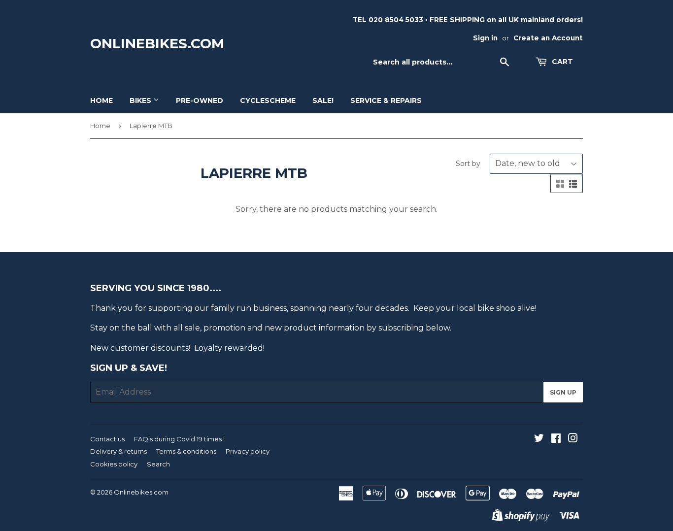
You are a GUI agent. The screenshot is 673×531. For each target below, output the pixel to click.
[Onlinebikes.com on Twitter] (539, 439)
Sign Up (563, 392)
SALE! (323, 100)
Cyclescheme (268, 100)
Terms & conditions (186, 451)
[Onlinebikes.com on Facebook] (556, 439)
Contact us (107, 439)
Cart (561, 61)
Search (158, 464)
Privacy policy (247, 451)
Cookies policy (113, 464)
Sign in (485, 38)
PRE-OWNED (199, 100)
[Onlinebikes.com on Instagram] (573, 439)
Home (101, 100)
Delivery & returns (118, 451)
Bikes (141, 100)
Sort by (468, 163)
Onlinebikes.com (157, 43)
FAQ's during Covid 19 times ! (179, 439)
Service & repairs (386, 100)
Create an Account (548, 38)
